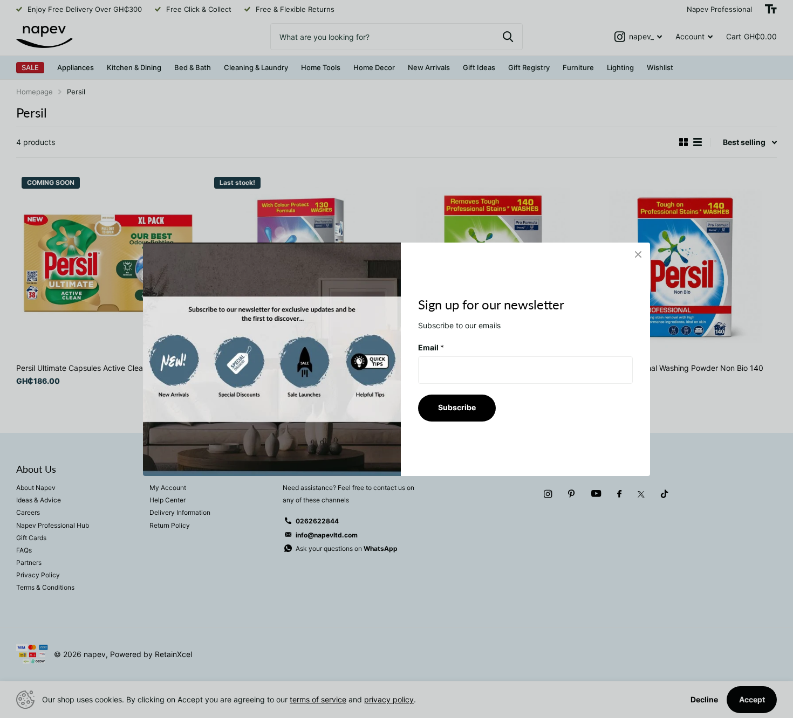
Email (431, 346)
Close (638, 254)
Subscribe (457, 407)
